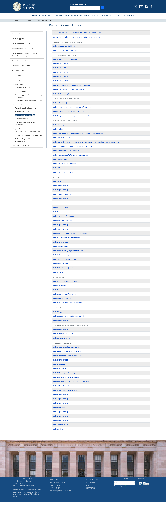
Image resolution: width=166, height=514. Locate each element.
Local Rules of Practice (21, 145)
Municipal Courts (18, 71)
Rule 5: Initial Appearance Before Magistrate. (69, 89)
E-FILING (118, 15)
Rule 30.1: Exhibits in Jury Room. (64, 268)
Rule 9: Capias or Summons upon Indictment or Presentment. (75, 116)
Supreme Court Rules (22, 88)
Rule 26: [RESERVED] (60, 225)
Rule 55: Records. (59, 407)
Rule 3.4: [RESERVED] (60, 76)
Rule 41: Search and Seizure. (63, 334)
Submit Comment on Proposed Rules (28, 135)
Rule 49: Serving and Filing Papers (65, 373)
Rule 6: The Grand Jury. (61, 103)
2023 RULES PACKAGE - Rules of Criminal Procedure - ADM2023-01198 (78, 33)
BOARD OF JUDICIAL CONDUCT (60, 491)
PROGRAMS (46, 15)
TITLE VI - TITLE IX (56, 485)
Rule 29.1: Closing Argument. (63, 255)
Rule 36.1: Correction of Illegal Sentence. (67, 303)
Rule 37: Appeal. (59, 312)
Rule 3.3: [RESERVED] (60, 72)
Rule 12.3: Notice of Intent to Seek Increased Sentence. (72, 146)
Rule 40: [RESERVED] (60, 329)
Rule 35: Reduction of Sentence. (64, 294)
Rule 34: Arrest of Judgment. (63, 290)
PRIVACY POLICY (91, 482)
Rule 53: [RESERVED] (60, 399)
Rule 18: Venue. (58, 181)
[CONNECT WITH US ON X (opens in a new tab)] (135, 6)
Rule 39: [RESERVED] (60, 320)
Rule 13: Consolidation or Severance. (66, 151)
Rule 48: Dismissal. (59, 369)
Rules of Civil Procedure (23, 111)
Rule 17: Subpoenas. (60, 168)
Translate (130, 486)
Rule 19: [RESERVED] (60, 185)
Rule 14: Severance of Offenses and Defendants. (70, 155)
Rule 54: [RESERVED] (60, 403)
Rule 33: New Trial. (59, 285)
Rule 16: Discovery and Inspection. (65, 164)
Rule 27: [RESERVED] (60, 242)
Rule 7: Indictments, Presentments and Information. (72, 107)
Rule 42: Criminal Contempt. (63, 338)
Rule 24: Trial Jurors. (60, 212)
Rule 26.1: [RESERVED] (61, 229)
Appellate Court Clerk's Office (22, 48)
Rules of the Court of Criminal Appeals (28, 101)
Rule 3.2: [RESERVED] (60, 68)
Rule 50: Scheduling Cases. (62, 386)
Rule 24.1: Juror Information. (63, 216)
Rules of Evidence (21, 118)
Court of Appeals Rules (23, 91)
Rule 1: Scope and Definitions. (64, 46)
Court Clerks (16, 75)
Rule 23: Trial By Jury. (60, 207)
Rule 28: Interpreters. (60, 246)
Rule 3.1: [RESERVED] (60, 64)
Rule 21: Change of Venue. (62, 194)
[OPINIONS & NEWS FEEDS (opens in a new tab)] (146, 6)
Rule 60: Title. (58, 429)
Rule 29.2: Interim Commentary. (64, 259)
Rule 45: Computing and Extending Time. (68, 356)
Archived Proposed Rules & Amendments (25, 140)
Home (16, 20)
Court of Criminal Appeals (21, 44)
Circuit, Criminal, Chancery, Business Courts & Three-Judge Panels (25, 54)
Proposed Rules (18, 129)
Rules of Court (18, 85)
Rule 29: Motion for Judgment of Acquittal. (68, 251)
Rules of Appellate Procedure (25, 108)
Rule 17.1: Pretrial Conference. (64, 172)
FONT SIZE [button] (141, 479)
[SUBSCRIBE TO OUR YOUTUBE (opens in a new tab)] (141, 6)
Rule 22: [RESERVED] (60, 198)
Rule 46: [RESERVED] (60, 360)
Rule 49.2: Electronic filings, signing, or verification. (71, 381)
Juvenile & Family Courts (21, 66)
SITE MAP (89, 485)
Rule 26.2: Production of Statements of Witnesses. (71, 233)
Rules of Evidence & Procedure (24, 105)
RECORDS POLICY (92, 479)
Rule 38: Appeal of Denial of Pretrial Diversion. (69, 316)
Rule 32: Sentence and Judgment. (65, 281)
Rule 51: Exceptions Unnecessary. (65, 390)
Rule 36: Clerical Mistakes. (62, 298)
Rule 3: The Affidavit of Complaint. (65, 59)
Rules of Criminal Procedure (25, 115)
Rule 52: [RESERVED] (60, 394)
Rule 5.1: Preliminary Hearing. (63, 94)
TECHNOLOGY (128, 15)
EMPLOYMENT (55, 488)
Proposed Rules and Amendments (27, 132)
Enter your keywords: (78, 4)
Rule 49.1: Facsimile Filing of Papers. (66, 377)
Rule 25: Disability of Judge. (63, 220)
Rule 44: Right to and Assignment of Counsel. (69, 351)
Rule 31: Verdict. (59, 272)
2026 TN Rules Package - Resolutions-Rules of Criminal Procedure (76, 37)
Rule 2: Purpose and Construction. (65, 50)
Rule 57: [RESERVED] (60, 416)
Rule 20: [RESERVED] (60, 190)
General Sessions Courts (20, 61)
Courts (23, 20)
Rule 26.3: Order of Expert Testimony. (66, 238)
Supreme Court (17, 34)
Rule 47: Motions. (59, 364)
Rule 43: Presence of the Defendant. (66, 347)
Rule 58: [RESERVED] (60, 420)
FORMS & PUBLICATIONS (80, 15)
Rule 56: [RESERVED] (60, 412)
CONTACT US (90, 488)
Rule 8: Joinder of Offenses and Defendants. (69, 111)
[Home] (26, 6)
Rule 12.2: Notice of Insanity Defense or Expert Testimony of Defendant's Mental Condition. (86, 142)
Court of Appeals (18, 39)
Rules (30, 20)
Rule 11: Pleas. (58, 129)
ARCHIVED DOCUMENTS (58, 482)
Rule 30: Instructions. (60, 263)
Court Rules (16, 80)
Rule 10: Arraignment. (61, 125)
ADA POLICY (54, 479)
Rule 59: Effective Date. (61, 425)
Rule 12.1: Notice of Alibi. (62, 138)
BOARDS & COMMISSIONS (101, 15)
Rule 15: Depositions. (60, 159)
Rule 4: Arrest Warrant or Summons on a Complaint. (72, 85)
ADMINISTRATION (61, 15)
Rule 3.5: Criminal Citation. (62, 81)
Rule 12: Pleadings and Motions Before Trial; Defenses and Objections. (78, 133)
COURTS (35, 15)
